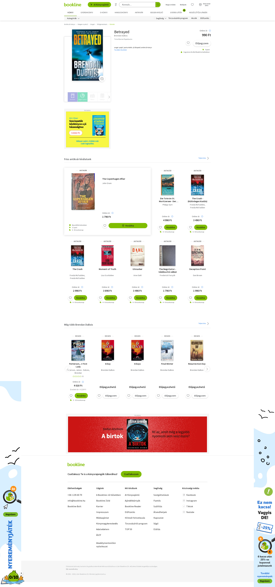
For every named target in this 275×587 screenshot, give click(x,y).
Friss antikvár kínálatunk (77, 159)
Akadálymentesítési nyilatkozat (106, 545)
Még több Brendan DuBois (78, 324)
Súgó (156, 523)
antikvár (83, 170)
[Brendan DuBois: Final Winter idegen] (167, 350)
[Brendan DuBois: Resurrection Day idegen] (196, 350)
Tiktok (189, 506)
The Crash (77, 269)
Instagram (191, 500)
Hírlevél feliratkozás (135, 517)
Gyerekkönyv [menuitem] (87, 12)
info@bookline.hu (76, 500)
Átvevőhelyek (160, 512)
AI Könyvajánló (101, 4)
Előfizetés (204, 18)
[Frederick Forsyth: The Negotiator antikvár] (167, 255)
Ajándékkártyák (132, 500)
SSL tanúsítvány (72, 569)
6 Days (137, 363)
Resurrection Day (197, 363)
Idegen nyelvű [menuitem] (156, 12)
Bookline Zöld (103, 500)
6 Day (108, 363)
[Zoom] (102, 79)
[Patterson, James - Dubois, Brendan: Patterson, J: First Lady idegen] (78, 350)
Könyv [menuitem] (70, 12)
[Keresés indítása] (158, 4)
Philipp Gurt (167, 204)
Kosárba (129, 225)
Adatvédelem (102, 529)
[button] (207, 369)
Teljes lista (202, 158)
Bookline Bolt (74, 506)
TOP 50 (128, 529)
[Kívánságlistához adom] (188, 42)
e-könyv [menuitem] (103, 12)
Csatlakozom (131, 474)
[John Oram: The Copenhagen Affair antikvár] (83, 191)
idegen (78, 336)
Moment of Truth (107, 269)
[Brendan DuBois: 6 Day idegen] (108, 350)
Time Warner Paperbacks (123, 39)
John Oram (107, 183)
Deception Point (197, 269)
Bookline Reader (133, 506)
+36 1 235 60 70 (75, 494)
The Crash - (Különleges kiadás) (197, 200)
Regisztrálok (170, 5)
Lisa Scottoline (107, 275)
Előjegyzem (202, 43)
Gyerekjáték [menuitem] (177, 11)
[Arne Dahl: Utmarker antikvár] (137, 255)
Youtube (190, 512)
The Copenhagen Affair (113, 178)
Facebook (191, 494)
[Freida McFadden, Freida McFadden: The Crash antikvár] (77, 255)
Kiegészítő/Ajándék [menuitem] (198, 12)
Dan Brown (197, 275)
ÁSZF (98, 535)
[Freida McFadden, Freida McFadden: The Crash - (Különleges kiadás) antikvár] (197, 185)
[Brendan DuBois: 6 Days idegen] (137, 350)
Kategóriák (72, 18)
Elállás (157, 529)
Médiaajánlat (102, 517)
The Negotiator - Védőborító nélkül (168, 270)
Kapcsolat (159, 517)
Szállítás (158, 506)
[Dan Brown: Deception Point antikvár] (197, 255)
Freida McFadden (197, 204)
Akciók (194, 18)
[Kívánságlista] (192, 4)
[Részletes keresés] (115, 4)
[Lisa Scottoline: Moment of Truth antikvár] (107, 255)
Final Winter (167, 363)
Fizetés (157, 500)
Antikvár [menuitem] (139, 12)
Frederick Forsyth (167, 275)
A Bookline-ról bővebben (108, 494)
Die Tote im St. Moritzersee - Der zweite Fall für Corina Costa (167, 200)
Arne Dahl (137, 275)
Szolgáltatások (161, 494)
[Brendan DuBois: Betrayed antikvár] (87, 55)
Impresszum (102, 512)
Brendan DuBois (108, 370)
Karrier (99, 506)
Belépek (183, 5)
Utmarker (137, 269)
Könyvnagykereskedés (107, 523)
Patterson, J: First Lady (78, 365)
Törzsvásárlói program (178, 18)
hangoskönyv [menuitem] (121, 12)
